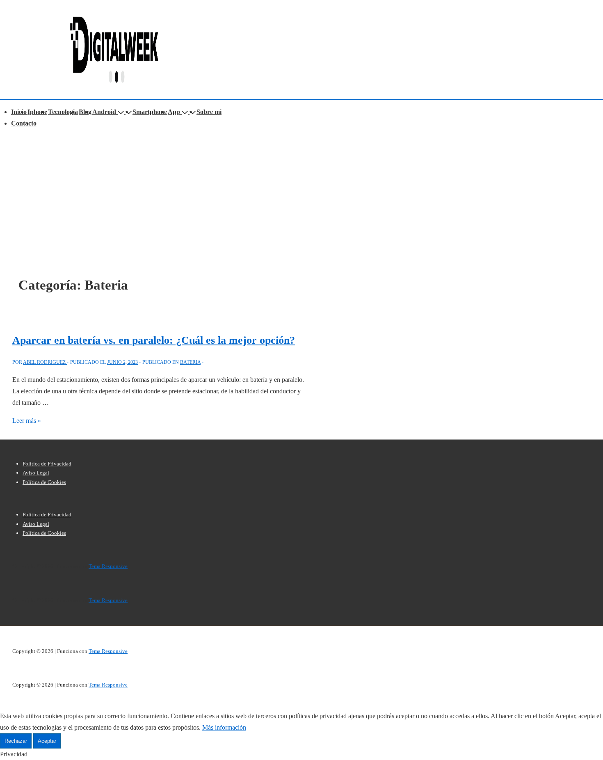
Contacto (24, 123)
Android (104, 111)
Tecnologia (63, 111)
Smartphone (149, 111)
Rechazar (16, 741)
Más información (224, 727)
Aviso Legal (36, 473)
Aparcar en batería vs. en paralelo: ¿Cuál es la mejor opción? (153, 340)
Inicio (19, 111)
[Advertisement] (301, 190)
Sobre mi (209, 111)
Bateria (190, 362)
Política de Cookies (44, 482)
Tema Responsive (108, 566)
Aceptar (47, 741)
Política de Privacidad (47, 464)
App (174, 111)
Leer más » (26, 420)
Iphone (37, 111)
